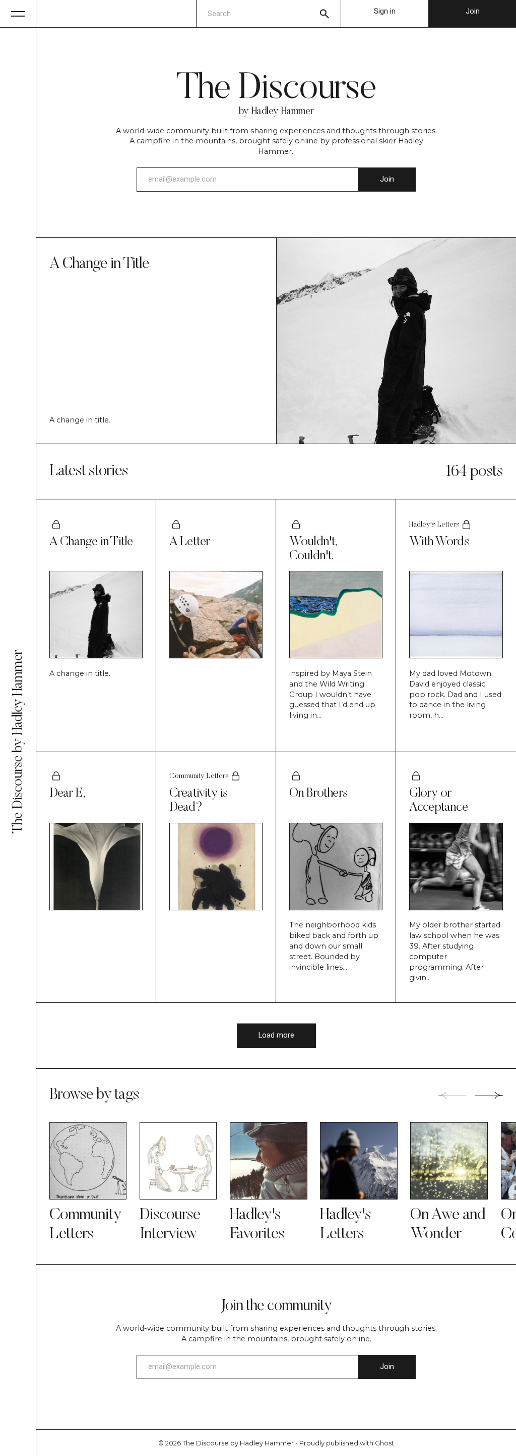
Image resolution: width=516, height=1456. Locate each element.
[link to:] (88, 1161)
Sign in (385, 11)
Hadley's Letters (434, 525)
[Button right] (489, 1095)
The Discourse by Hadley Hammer (238, 1443)
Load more (276, 1035)
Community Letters (199, 776)
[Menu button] (18, 13)
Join (473, 11)
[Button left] (452, 1095)
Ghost (384, 1443)
